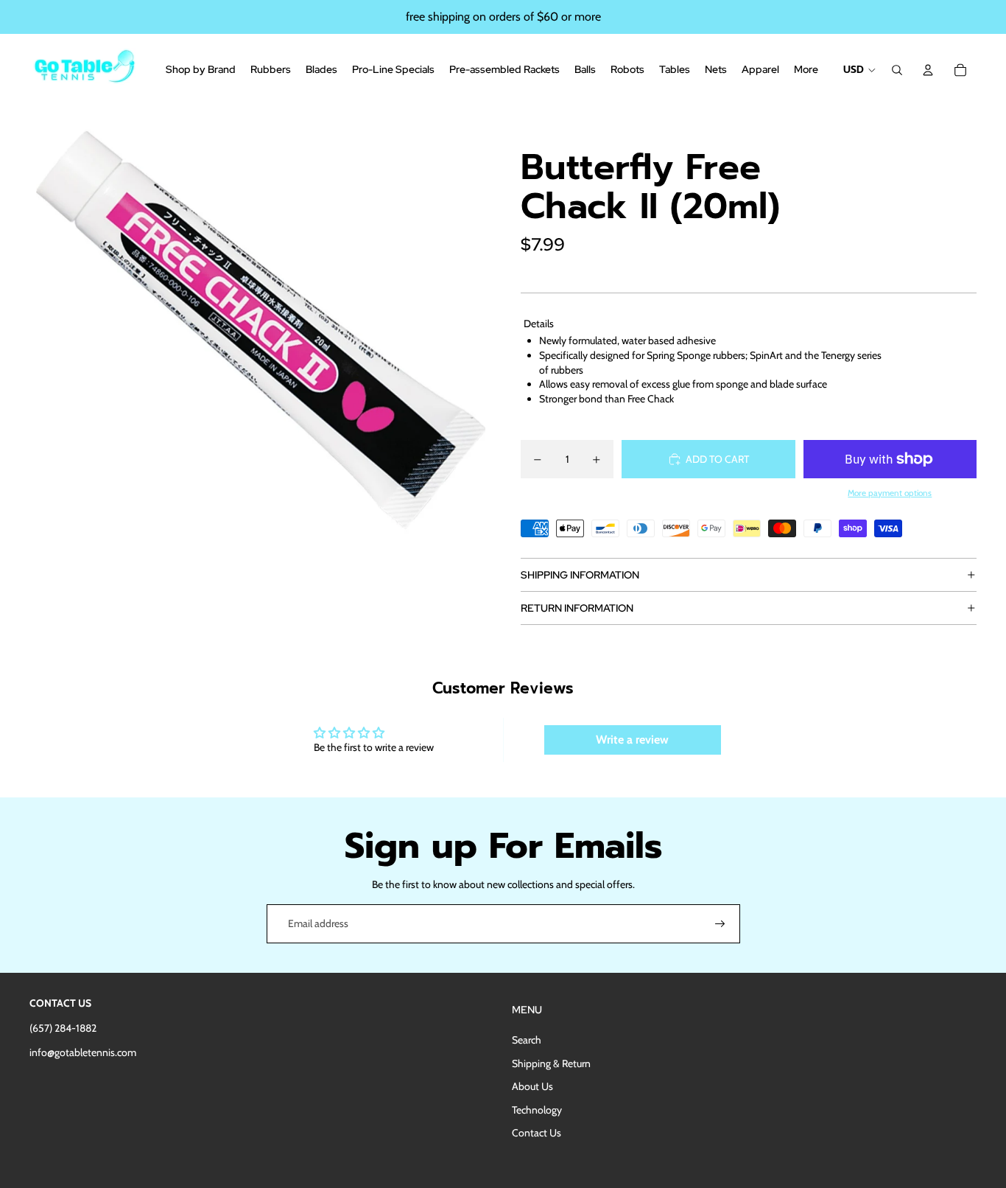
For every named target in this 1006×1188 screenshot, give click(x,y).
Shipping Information (580, 574)
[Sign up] (720, 924)
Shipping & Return (551, 1063)
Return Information (577, 608)
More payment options (890, 493)
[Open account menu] (928, 70)
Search (526, 1040)
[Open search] (897, 70)
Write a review (632, 740)
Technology (537, 1110)
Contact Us (536, 1132)
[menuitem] (806, 70)
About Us (532, 1086)
